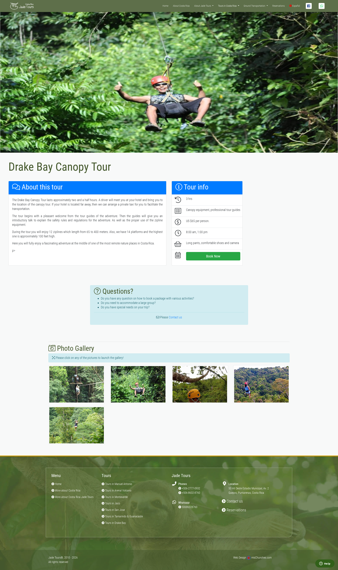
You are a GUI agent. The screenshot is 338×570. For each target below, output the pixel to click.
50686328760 (189, 507)
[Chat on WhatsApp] (321, 6)
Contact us (175, 317)
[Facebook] (308, 6)
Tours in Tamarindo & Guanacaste (123, 516)
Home (165, 5)
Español (296, 5)
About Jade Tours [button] (203, 5)
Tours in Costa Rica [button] (227, 5)
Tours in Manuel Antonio (118, 484)
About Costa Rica (181, 5)
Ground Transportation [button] (255, 5)
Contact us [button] (234, 501)
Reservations (278, 5)
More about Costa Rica (67, 490)
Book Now (213, 256)
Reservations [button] (236, 510)
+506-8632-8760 (191, 492)
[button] (25, 82)
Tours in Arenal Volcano (117, 490)
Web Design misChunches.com (252, 557)
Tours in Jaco (112, 503)
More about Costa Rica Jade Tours (73, 497)
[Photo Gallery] (76, 385)
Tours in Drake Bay (115, 523)
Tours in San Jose (114, 510)
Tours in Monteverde (116, 497)
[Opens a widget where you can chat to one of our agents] (324, 563)
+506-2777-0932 (191, 488)
